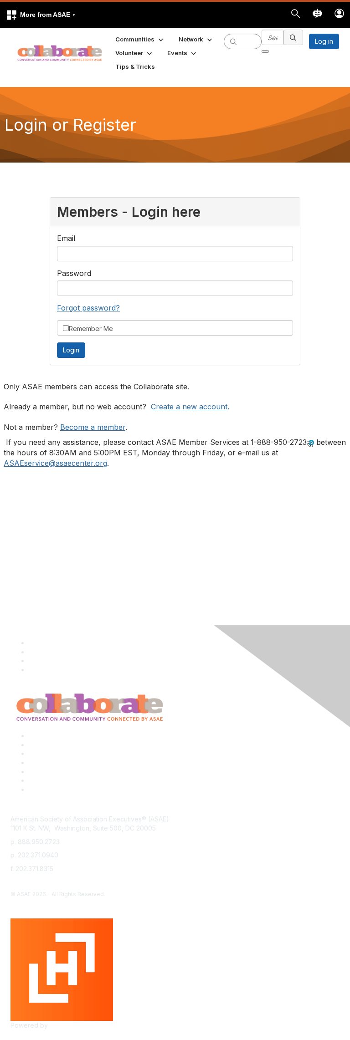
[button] (40, 15)
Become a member (92, 427)
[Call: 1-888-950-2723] (310, 442)
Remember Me (91, 328)
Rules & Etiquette (54, 789)
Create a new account (189, 406)
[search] (233, 41)
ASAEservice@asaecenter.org (55, 463)
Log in (324, 41)
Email (66, 238)
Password (74, 273)
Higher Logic (69, 1025)
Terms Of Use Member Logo (71, 780)
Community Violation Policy (69, 762)
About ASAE (46, 735)
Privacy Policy (50, 745)
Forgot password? (88, 307)
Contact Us (45, 753)
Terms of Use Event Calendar (73, 771)
